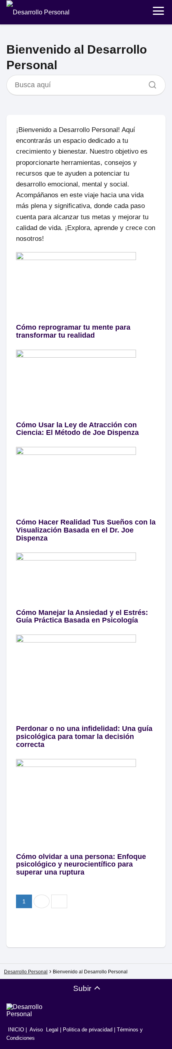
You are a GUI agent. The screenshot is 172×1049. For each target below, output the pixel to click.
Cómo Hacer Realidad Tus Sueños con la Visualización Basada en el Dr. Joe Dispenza (86, 530)
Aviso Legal (44, 1030)
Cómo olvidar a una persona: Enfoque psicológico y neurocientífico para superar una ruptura (81, 865)
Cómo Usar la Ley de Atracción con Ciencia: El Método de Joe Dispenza (77, 429)
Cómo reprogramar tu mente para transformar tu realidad (73, 331)
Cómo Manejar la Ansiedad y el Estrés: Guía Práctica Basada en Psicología (82, 617)
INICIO (15, 1030)
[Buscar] (150, 83)
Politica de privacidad (87, 1030)
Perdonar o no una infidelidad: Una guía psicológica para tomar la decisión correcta (84, 737)
